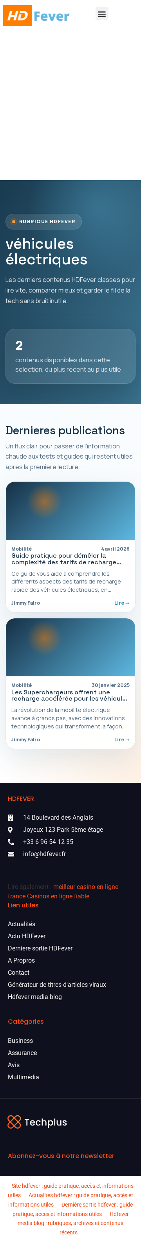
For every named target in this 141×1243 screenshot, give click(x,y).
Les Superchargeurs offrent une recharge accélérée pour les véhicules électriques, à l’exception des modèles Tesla (70, 702)
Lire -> (122, 603)
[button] (102, 13)
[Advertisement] (70, 105)
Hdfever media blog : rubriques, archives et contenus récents (73, 1223)
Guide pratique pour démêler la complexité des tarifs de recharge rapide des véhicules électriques (63, 562)
